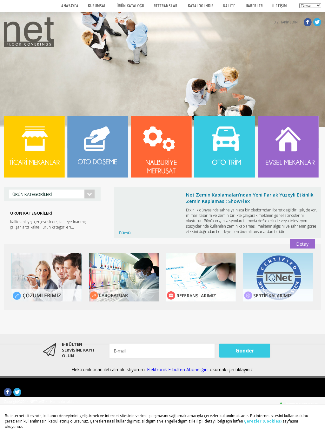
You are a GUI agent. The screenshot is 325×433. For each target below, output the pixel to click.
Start (313, 185)
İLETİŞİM (279, 6)
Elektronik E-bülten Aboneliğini (178, 369)
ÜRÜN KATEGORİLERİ (32, 194)
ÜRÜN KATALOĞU (130, 6)
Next (313, 223)
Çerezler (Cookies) (263, 421)
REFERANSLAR (166, 6)
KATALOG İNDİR (201, 6)
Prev (122, 223)
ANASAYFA (69, 6)
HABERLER (254, 6)
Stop (318, 185)
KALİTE (229, 6)
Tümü (124, 233)
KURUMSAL (97, 6)
